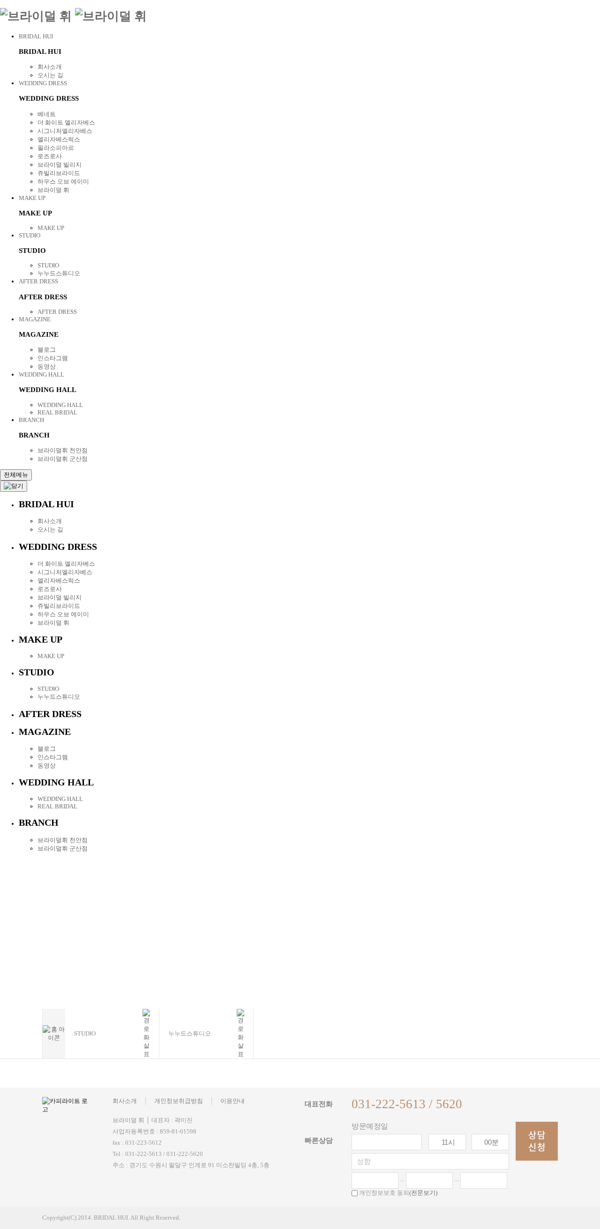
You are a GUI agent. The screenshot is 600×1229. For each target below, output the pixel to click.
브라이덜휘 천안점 (63, 450)
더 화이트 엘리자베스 (66, 122)
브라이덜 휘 (53, 189)
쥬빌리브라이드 (59, 173)
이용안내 (232, 1100)
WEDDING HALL (41, 374)
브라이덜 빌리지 (60, 164)
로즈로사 (50, 156)
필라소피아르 (56, 147)
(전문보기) (423, 1192)
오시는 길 (50, 75)
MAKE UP (32, 197)
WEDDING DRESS (43, 83)
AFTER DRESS (38, 281)
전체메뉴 (16, 474)
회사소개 (50, 66)
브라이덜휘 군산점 (63, 458)
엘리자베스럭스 (59, 139)
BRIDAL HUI (36, 36)
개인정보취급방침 (178, 1100)
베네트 (47, 114)
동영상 (47, 366)
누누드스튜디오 (59, 273)
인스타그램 (53, 358)
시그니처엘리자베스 (65, 130)
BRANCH (31, 419)
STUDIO (29, 235)
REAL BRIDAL (57, 412)
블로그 (47, 349)
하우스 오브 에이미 (63, 181)
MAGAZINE (35, 319)
